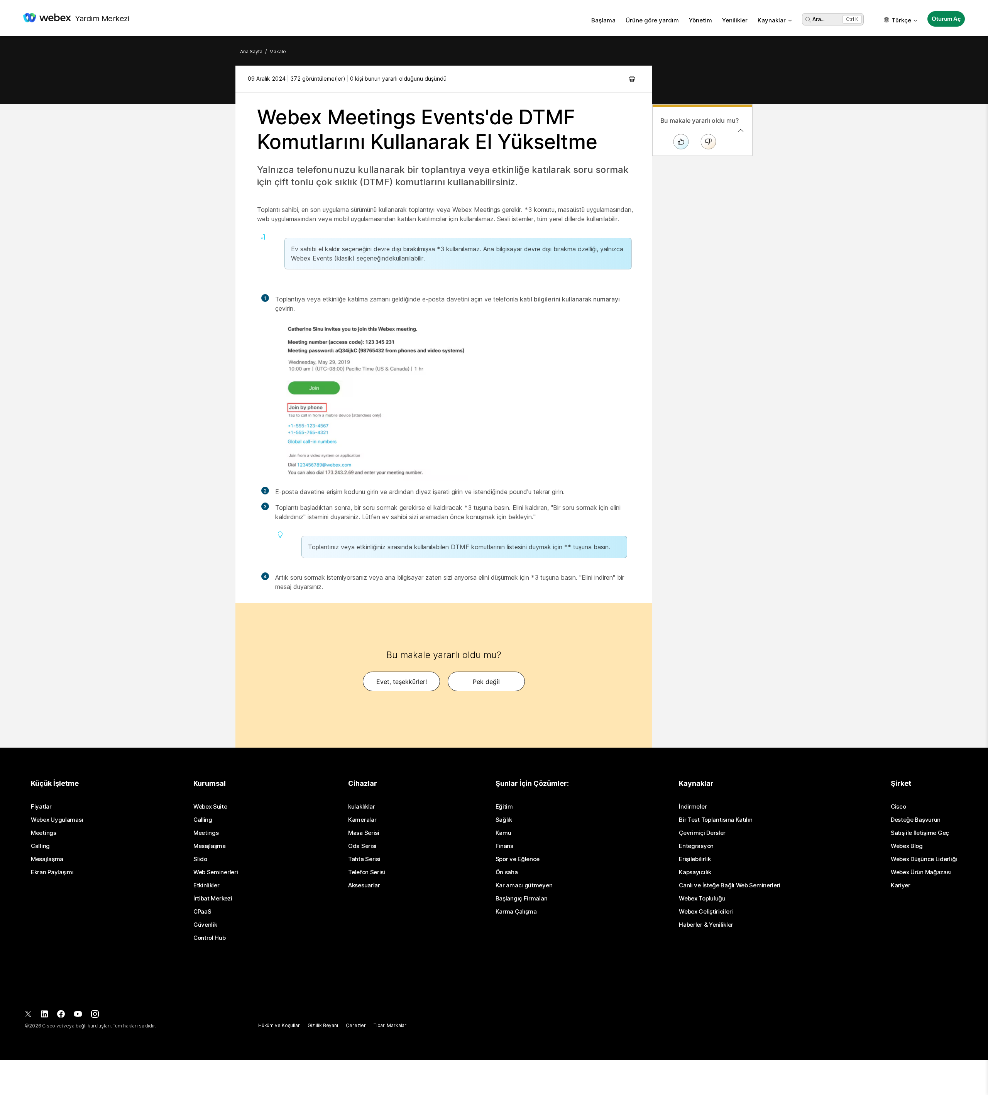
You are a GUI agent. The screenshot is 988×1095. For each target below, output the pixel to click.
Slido (200, 859)
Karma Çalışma (516, 911)
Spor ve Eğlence (518, 859)
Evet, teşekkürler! (401, 681)
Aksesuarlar (364, 885)
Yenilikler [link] (735, 20)
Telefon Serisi (366, 872)
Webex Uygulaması (57, 820)
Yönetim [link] (700, 20)
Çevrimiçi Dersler (702, 833)
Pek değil (486, 681)
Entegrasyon (696, 846)
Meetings (43, 833)
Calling (40, 846)
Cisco (898, 806)
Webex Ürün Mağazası (921, 872)
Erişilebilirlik (695, 859)
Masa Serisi (363, 833)
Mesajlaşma (47, 859)
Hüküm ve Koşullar (279, 1025)
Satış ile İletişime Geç (920, 833)
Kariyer (900, 885)
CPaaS (202, 911)
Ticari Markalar (390, 1025)
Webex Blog (907, 846)
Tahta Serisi (364, 859)
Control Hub (209, 938)
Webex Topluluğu (702, 898)
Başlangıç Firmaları (522, 898)
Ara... (818, 19)
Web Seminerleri (215, 872)
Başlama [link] (603, 20)
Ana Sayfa (251, 51)
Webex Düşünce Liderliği (924, 859)
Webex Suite (210, 806)
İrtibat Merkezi (212, 898)
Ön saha (507, 872)
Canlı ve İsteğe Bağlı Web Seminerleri (729, 885)
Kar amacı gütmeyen (524, 885)
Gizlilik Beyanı (323, 1025)
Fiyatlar (41, 806)
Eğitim (504, 806)
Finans (504, 846)
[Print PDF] (632, 79)
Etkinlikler (206, 885)
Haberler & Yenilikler (706, 924)
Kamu (503, 833)
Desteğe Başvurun (916, 820)
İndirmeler (693, 806)
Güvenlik (205, 924)
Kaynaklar (772, 20)
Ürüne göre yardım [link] (652, 20)
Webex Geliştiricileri (706, 911)
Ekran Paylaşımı (52, 872)
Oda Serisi (362, 846)
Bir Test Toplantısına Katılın (715, 820)
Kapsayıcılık (695, 872)
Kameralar (362, 820)
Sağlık (504, 820)
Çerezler (356, 1025)
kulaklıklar (361, 806)
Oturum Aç (946, 18)
